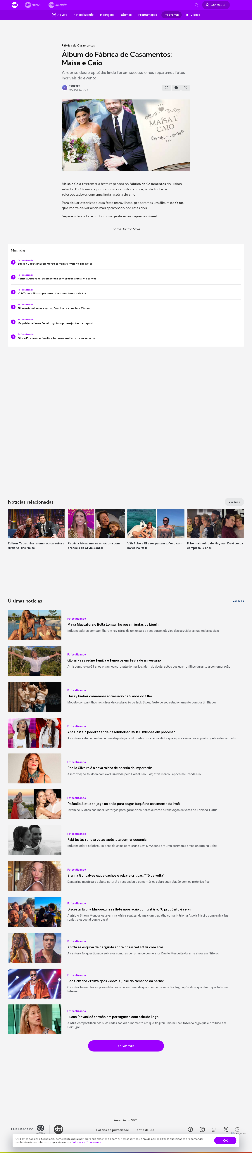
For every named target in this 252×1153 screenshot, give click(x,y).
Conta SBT (219, 5)
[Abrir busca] (196, 5)
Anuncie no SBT (125, 1120)
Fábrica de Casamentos (78, 45)
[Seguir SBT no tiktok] (214, 1129)
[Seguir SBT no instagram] (202, 1129)
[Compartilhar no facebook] (176, 88)
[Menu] (236, 5)
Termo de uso (144, 1130)
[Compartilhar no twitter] (185, 88)
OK (225, 1140)
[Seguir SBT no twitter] (226, 1129)
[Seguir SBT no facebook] (190, 1129)
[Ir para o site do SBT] (58, 1129)
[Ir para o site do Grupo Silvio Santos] (30, 1129)
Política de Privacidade (86, 1142)
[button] (36, 534)
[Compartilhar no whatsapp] (166, 88)
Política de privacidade (112, 1130)
